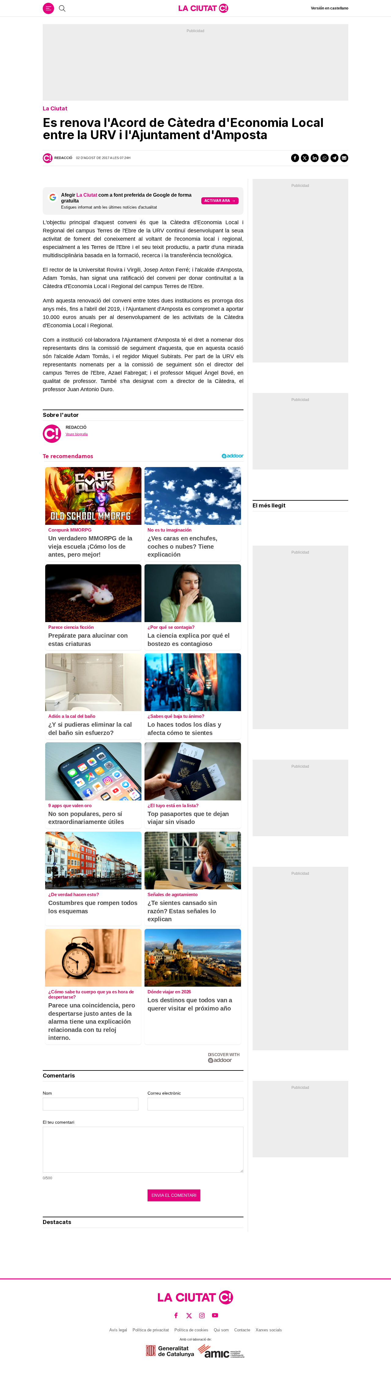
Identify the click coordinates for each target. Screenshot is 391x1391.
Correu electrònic (164, 1093)
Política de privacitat (151, 1330)
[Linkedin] (315, 158)
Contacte (242, 1330)
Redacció (63, 158)
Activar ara (217, 200)
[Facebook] (295, 158)
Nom (47, 1093)
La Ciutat (55, 108)
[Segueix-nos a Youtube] (215, 1316)
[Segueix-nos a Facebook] (176, 1316)
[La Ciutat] (203, 8)
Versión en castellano (329, 8)
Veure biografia (77, 434)
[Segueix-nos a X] (189, 1316)
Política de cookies (191, 1330)
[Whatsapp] (324, 158)
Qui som (221, 1330)
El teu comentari (58, 1122)
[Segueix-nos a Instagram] (202, 1316)
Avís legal (118, 1330)
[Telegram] (334, 158)
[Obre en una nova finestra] (170, 1351)
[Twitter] (305, 158)
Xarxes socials (269, 1330)
